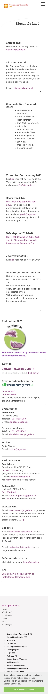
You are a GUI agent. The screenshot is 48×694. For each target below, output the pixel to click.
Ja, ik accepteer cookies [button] (24, 690)
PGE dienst (20, 370)
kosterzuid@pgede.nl (19, 476)
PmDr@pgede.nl (26, 185)
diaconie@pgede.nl (15, 49)
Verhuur (5, 621)
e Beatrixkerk (9, 394)
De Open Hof (8, 391)
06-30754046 (19, 431)
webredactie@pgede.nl (20, 547)
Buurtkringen (7, 625)
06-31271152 (8, 470)
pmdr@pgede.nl (28, 214)
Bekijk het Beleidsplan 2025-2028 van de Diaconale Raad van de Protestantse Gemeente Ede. (23, 240)
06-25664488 (9, 492)
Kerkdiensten (7, 615)
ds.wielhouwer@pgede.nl (21, 434)
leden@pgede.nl (31, 562)
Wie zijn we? (7, 612)
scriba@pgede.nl (17, 449)
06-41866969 (19, 418)
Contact (5, 618)
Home (4, 609)
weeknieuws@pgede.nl (20, 510)
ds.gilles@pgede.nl (18, 422)
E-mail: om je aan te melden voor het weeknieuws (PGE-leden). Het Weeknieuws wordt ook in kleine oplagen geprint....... (23, 513)
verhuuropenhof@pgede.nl (22, 495)
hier (12, 179)
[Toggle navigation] (43, 4)
